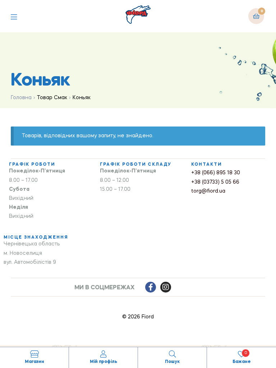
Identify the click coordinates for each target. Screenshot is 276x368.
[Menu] (19, 16)
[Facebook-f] (150, 287)
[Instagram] (165, 287)
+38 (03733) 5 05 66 (215, 182)
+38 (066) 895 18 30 (215, 172)
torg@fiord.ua (208, 191)
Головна (21, 97)
